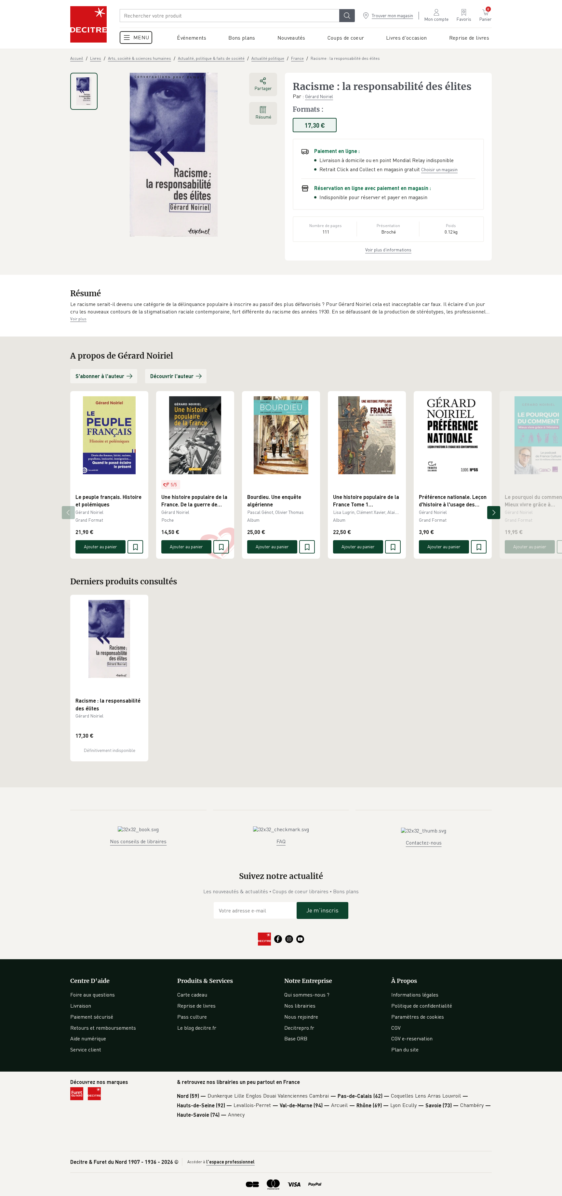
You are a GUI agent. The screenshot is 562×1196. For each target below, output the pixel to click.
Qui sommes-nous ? (306, 994)
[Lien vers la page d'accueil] (88, 24)
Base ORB (295, 1038)
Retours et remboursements (103, 1027)
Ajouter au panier (100, 546)
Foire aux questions (92, 994)
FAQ (281, 841)
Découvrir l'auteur (172, 376)
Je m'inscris (322, 910)
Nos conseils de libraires (138, 841)
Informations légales (414, 994)
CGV (396, 1027)
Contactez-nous (424, 842)
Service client (85, 1049)
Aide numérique (88, 1038)
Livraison (80, 1005)
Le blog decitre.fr (196, 1027)
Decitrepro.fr (299, 1027)
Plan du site (405, 1049)
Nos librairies (299, 1005)
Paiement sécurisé (91, 1016)
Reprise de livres (196, 1005)
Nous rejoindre (301, 1016)
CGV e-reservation (412, 1038)
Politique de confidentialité (421, 1005)
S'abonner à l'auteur (99, 376)
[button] (281, 308)
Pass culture (192, 1016)
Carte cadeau (192, 994)
